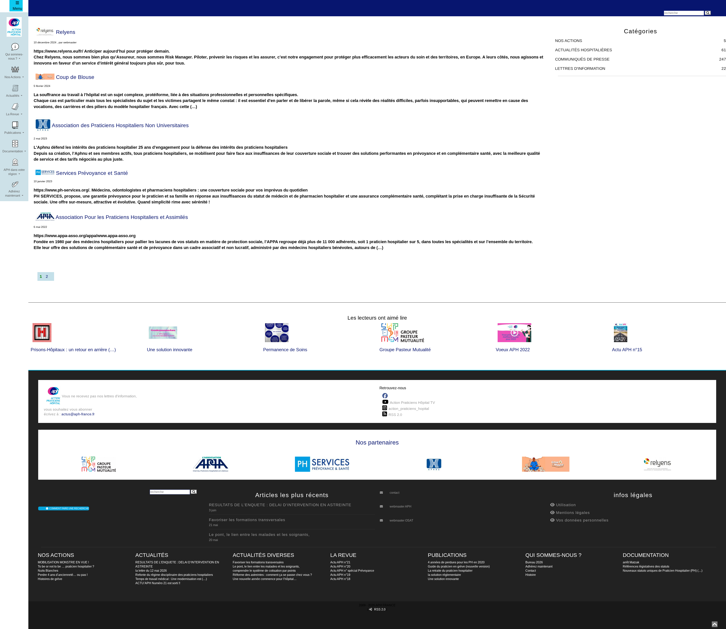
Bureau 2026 (534, 562)
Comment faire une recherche (68, 508)
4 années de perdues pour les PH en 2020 (456, 562)
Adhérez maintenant (13, 193)
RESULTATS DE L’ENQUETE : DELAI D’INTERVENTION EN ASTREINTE (280, 505)
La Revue (13, 114)
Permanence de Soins (285, 349)
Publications (13, 132)
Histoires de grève (50, 579)
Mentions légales (572, 512)
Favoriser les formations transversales (247, 520)
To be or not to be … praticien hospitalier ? (66, 566)
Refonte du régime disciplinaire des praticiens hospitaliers (174, 574)
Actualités (13, 95)
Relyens (64, 32)
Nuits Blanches (48, 570)
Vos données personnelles (582, 520)
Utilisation (565, 505)
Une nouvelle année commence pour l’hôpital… (265, 579)
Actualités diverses (263, 555)
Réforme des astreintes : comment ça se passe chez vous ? (272, 574)
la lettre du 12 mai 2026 (151, 570)
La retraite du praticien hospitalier (450, 570)
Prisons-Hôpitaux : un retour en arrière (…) (73, 349)
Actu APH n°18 (340, 579)
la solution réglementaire (444, 574)
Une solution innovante (169, 349)
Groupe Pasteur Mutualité (405, 349)
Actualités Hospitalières (583, 50)
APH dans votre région (14, 172)
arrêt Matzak (631, 562)
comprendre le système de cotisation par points (264, 570)
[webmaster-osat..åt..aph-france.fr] (384, 519)
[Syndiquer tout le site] (385, 414)
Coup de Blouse (74, 77)
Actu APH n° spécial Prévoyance (352, 570)
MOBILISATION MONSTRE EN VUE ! (63, 562)
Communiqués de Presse (582, 59)
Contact (530, 570)
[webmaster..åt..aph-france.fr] (384, 505)
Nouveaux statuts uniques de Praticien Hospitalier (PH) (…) (662, 570)
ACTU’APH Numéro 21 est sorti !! (157, 583)
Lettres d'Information (580, 68)
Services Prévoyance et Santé (91, 173)
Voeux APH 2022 (513, 349)
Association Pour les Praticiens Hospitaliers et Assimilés (121, 217)
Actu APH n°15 (627, 349)
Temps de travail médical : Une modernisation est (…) (171, 579)
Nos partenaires (377, 442)
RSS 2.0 (379, 609)
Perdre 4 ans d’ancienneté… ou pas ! (63, 574)
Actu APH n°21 (340, 562)
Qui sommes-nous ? (14, 56)
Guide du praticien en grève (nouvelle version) (459, 566)
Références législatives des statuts (646, 566)
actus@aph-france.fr (78, 414)
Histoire (530, 574)
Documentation (13, 151)
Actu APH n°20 (340, 566)
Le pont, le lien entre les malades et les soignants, (259, 534)
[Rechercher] (708, 13)
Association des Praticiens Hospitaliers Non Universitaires (120, 125)
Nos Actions (13, 77)
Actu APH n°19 (340, 574)
